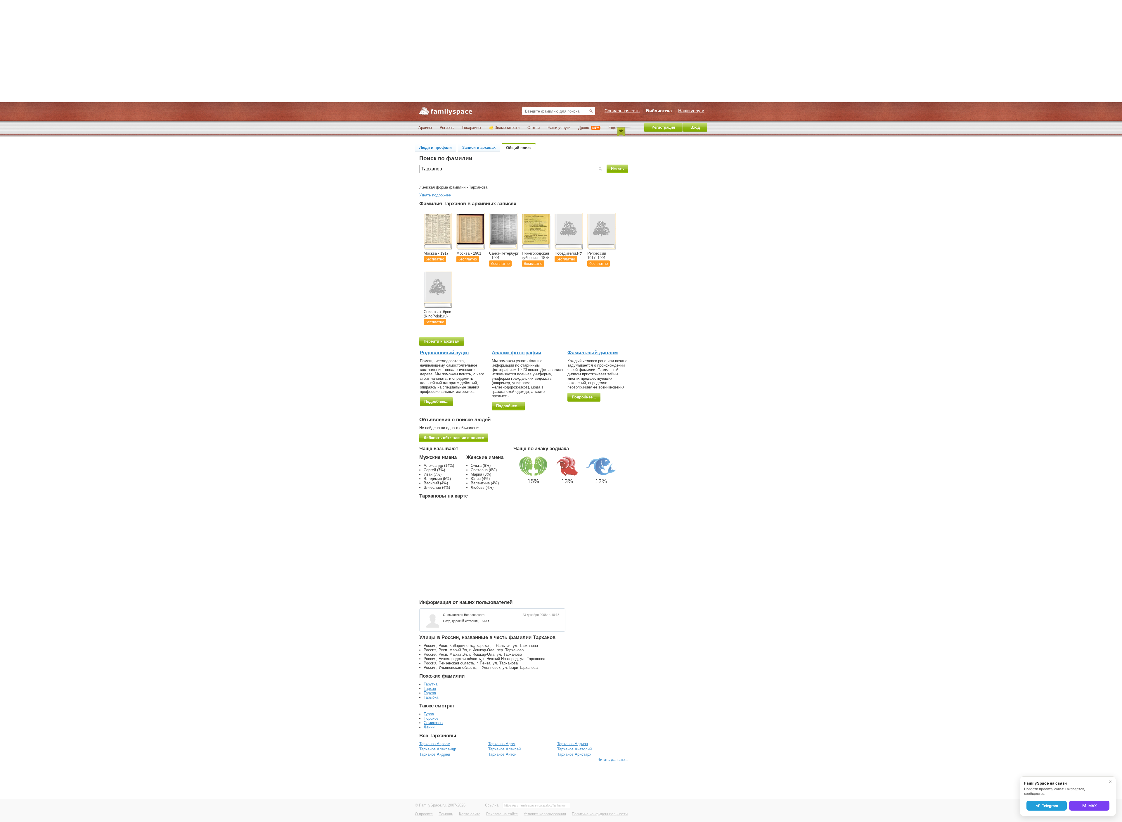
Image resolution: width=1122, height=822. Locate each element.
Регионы (447, 127)
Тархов (430, 693)
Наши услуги (559, 127)
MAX (1092, 806)
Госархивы (471, 127)
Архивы (425, 127)
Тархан (430, 688)
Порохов (431, 718)
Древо (588, 127)
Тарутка (430, 684)
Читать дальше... (613, 759)
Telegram (1050, 806)
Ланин (429, 727)
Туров (429, 714)
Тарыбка (431, 697)
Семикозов (433, 723)
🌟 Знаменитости (504, 127)
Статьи (533, 127)
